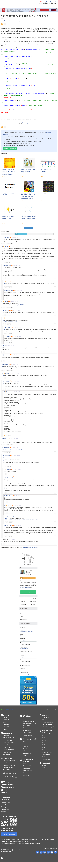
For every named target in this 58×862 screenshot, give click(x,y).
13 (3, 375)
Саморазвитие (27, 735)
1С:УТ (43, 742)
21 (5, 498)
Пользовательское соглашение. (11, 843)
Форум (5, 790)
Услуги (25, 748)
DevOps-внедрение (9, 765)
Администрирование (9, 749)
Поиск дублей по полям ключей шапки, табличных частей (28, 171)
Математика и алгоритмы (26, 631)
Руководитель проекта (49, 722)
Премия (5, 729)
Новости (6, 717)
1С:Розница (45, 745)
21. (4, 477)
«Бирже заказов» (25, 587)
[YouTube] (51, 852)
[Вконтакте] (41, 852)
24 (6, 518)
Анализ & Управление (27, 716)
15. (3, 381)
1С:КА (44, 737)
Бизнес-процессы (28, 721)
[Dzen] (48, 852)
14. (3, 373)
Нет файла (22, 640)
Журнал (6, 715)
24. (5, 505)
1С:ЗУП (44, 747)
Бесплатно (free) (24, 674)
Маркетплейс (47, 731)
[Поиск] (5, 2)
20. (4, 469)
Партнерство (27, 753)
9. (4, 281)
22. (4, 525)
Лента (5, 722)
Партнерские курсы (48, 727)
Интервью (6, 724)
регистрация (26, 547)
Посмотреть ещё (28, 227)
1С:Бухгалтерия (47, 733)
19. (3, 455)
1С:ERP (44, 735)
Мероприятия (8, 782)
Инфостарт (25, 123)
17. (4, 392)
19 (4, 471)
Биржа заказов (8, 787)
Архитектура (27, 732)
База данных (7, 747)
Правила (3, 804)
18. (3, 447)
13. (2, 364)
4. (3, 318)
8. (3, 265)
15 (4, 394)
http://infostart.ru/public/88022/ (11, 321)
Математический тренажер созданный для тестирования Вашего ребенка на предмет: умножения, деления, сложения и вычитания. (28, 198)
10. (5, 290)
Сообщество (7, 754)
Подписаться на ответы (8, 233)
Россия (22, 657)
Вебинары (26, 755)
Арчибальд (9, 477)
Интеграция (7, 752)
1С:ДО (44, 749)
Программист (23, 636)
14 (4, 383)
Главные (6, 719)
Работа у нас (5, 809)
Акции (24, 741)
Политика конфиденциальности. (31, 843)
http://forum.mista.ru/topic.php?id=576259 (12, 305)
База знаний (7, 733)
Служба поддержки (9, 816)
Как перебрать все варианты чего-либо (24, 15)
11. (2, 345)
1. (1, 237)
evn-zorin (7, 355)
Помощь (3, 807)
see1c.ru (7, 447)
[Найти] (55, 710)
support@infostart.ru (7, 830)
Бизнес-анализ (27, 719)
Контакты (4, 811)
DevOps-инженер (47, 724)
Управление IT (27, 730)
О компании (5, 797)
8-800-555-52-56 (7, 828)
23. (5, 496)
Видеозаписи (8, 784)
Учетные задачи (8, 740)
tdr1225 (6, 364)
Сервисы (25, 746)
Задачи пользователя (10, 742)
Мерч (5, 792)
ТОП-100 (6, 727)
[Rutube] (55, 852)
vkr (5, 345)
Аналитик (45, 719)
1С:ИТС (25, 743)
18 (3, 457)
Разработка (7, 745)
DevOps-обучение (9, 760)
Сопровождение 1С (30, 739)
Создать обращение (9, 834)
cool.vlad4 (6, 237)
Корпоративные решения (28, 760)
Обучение (45, 715)
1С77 (43, 757)
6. (4, 336)
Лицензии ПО (27, 766)
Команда (25, 728)
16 (3, 449)
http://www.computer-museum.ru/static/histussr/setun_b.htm (21, 519)
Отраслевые (26, 768)
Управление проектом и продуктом (30, 724)
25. (6, 516)
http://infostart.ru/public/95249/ (13, 449)
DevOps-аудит (7, 763)
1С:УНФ (44, 740)
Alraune (7, 310)
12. (2, 355)
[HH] (44, 852)
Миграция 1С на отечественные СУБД (10, 777)
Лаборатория (8, 758)
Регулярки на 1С (45, 193)
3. (2, 310)
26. (2, 539)
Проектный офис (48, 763)
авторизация (33, 547)
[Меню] (2, 2)
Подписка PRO (8, 735)
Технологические (28, 773)
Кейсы (25, 751)
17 (3, 460)
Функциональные (8, 737)
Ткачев (6, 246)
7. (2, 246)
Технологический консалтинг (8, 768)
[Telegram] (37, 852)
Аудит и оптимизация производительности (10, 773)
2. (1, 301)
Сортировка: (36, 233)
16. (2, 438)
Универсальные (24, 648)
